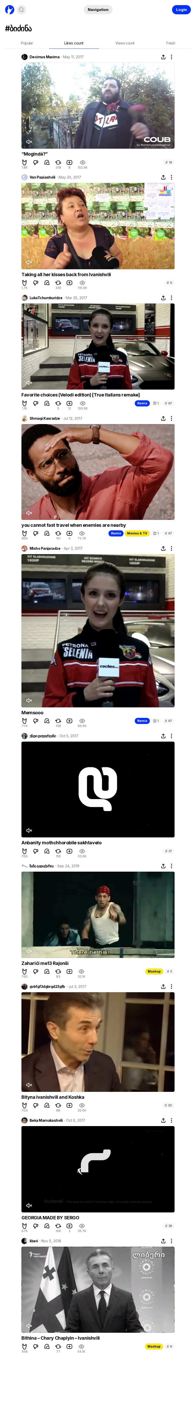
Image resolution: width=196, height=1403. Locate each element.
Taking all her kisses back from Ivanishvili (66, 274)
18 (168, 162)
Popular (27, 43)
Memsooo (32, 712)
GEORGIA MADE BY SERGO (50, 1217)
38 (168, 1226)
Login (181, 9)
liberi (34, 1241)
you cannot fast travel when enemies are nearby (73, 525)
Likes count (73, 43)
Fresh (170, 43)
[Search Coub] (21, 9)
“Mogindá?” (34, 154)
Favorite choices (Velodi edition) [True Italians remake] (80, 394)
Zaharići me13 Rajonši (45, 963)
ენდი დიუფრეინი (43, 736)
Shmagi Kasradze (45, 418)
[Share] (163, 57)
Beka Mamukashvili (46, 1120)
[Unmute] (28, 141)
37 (168, 851)
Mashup (154, 971)
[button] (24, 162)
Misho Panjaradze (45, 548)
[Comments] (47, 162)
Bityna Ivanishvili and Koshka (52, 1097)
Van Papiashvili (42, 177)
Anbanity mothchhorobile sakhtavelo (61, 842)
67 (168, 403)
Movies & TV (137, 533)
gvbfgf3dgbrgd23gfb (47, 986)
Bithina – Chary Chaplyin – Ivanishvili (60, 1338)
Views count (124, 43)
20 (168, 1105)
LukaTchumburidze (46, 298)
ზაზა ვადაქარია (42, 866)
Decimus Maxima (44, 57)
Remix (142, 403)
